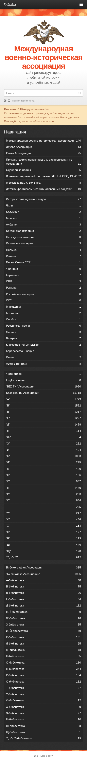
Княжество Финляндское (43, 344)
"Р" (43, 494)
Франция (43, 268)
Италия (43, 256)
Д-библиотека (43, 605)
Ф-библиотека (43, 700)
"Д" (43, 424)
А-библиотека (43, 580)
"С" (43, 500)
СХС (43, 300)
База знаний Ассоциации (43, 392)
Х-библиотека (43, 706)
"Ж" (43, 437)
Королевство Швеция (43, 350)
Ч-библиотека (43, 713)
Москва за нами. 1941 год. (43, 182)
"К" (43, 456)
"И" (43, 449)
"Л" (43, 462)
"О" (43, 481)
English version (43, 380)
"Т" (43, 506)
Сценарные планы (43, 169)
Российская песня (43, 325)
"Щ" (43, 551)
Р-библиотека (43, 675)
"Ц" (43, 532)
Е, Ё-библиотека (43, 611)
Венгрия (43, 338)
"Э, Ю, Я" (43, 557)
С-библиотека (43, 681)
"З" (43, 443)
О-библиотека (43, 662)
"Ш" (43, 544)
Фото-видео (43, 373)
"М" (43, 468)
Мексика (43, 218)
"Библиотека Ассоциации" (43, 574)
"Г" (43, 418)
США (43, 281)
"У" (43, 513)
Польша (43, 249)
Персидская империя (43, 237)
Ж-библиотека (43, 618)
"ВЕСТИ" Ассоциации (43, 386)
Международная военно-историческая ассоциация (43, 140)
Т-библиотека (43, 687)
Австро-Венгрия (43, 363)
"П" (43, 487)
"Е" (43, 430)
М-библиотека (43, 649)
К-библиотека (43, 637)
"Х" (43, 525)
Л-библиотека (43, 643)
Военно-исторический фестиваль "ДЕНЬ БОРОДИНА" (43, 176)
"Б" (43, 405)
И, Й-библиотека (43, 630)
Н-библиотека (43, 656)
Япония (43, 332)
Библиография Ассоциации (43, 567)
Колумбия (43, 211)
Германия (43, 275)
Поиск (80, 92)
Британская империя (43, 230)
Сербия (43, 319)
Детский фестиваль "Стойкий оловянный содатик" (43, 189)
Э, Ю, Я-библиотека (43, 738)
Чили (43, 205)
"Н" (43, 475)
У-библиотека (43, 694)
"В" (43, 411)
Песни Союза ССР (43, 262)
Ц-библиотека (43, 719)
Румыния (43, 287)
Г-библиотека (43, 599)
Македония (43, 306)
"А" (43, 399)
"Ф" (43, 519)
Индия (43, 357)
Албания (43, 224)
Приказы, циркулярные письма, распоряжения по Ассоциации (43, 161)
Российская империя (43, 294)
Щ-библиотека (43, 732)
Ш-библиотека (43, 725)
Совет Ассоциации (43, 153)
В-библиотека (43, 592)
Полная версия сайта (23, 100)
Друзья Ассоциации (43, 146)
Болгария (43, 313)
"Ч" (43, 538)
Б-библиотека (43, 586)
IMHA (42, 756)
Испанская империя (43, 243)
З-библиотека (43, 624)
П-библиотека (43, 668)
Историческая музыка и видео (43, 199)
